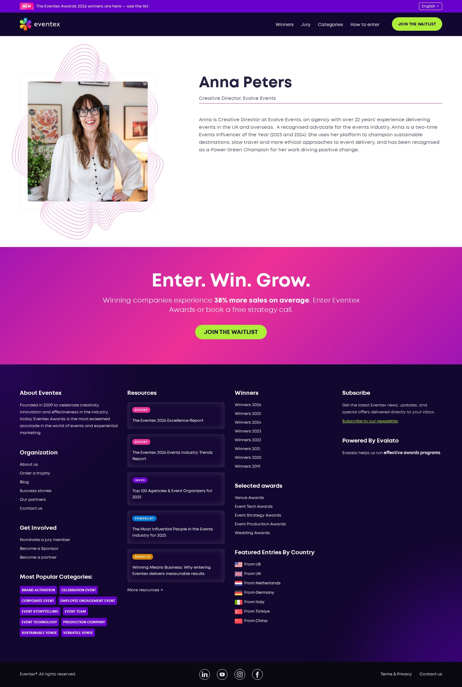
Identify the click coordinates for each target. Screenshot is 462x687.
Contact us (31, 508)
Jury (306, 25)
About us (29, 464)
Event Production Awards (260, 524)
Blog (24, 482)
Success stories (36, 491)
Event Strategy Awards (258, 515)
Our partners (33, 500)
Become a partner (38, 557)
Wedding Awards (252, 533)
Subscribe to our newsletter (370, 421)
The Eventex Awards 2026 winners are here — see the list (92, 6)
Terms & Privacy (396, 674)
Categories (330, 25)
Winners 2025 (248, 414)
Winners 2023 (248, 431)
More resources (145, 590)
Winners (285, 25)
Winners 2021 (247, 449)
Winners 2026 (248, 405)
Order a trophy (35, 473)
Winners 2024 (248, 422)
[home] (40, 24)
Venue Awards (249, 498)
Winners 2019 (247, 466)
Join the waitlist (417, 24)
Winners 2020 (248, 457)
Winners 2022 (248, 440)
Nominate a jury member (45, 540)
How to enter (364, 25)
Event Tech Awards (254, 506)
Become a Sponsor (39, 548)
